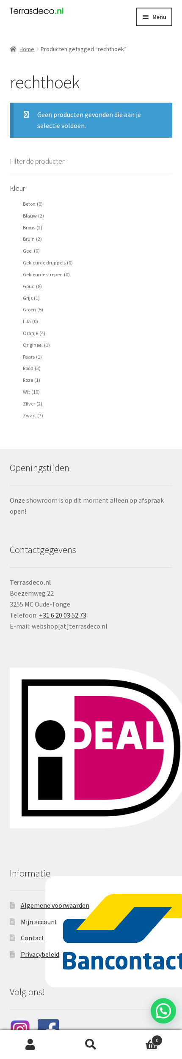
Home (26, 49)
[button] (163, 1011)
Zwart (33, 415)
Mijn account (39, 921)
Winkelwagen (140, 1037)
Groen (33, 309)
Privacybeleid (40, 954)
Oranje (34, 333)
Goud (32, 286)
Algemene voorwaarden (55, 905)
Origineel (36, 345)
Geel (31, 251)
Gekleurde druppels (48, 262)
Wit (31, 392)
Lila (30, 321)
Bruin (32, 239)
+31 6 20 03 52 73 (62, 615)
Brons (32, 227)
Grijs (31, 298)
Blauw (33, 215)
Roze (31, 380)
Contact (32, 938)
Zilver (32, 403)
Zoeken (91, 1044)
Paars (32, 357)
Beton (33, 204)
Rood (32, 368)
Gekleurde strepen (46, 274)
